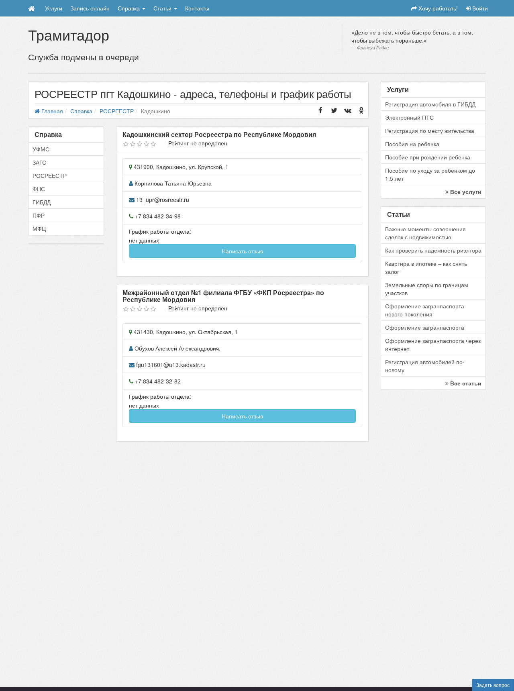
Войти (479, 8)
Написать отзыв (242, 251)
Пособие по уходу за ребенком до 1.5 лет (430, 174)
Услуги (53, 8)
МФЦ (39, 228)
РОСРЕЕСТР (50, 175)
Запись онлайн (90, 8)
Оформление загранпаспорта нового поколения (424, 310)
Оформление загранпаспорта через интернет (433, 344)
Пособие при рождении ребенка (427, 157)
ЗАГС (39, 162)
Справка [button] (129, 8)
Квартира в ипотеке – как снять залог (426, 267)
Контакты (197, 8)
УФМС (41, 149)
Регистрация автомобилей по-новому (425, 366)
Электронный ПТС (409, 117)
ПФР (39, 215)
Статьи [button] (163, 8)
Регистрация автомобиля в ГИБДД (430, 104)
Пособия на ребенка (412, 144)
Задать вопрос (493, 684)
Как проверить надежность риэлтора (433, 250)
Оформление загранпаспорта (424, 327)
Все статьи (465, 383)
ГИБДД (42, 202)
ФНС (39, 189)
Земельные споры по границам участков (426, 289)
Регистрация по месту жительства (429, 130)
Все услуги (465, 192)
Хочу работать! (437, 8)
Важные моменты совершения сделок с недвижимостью (425, 233)
